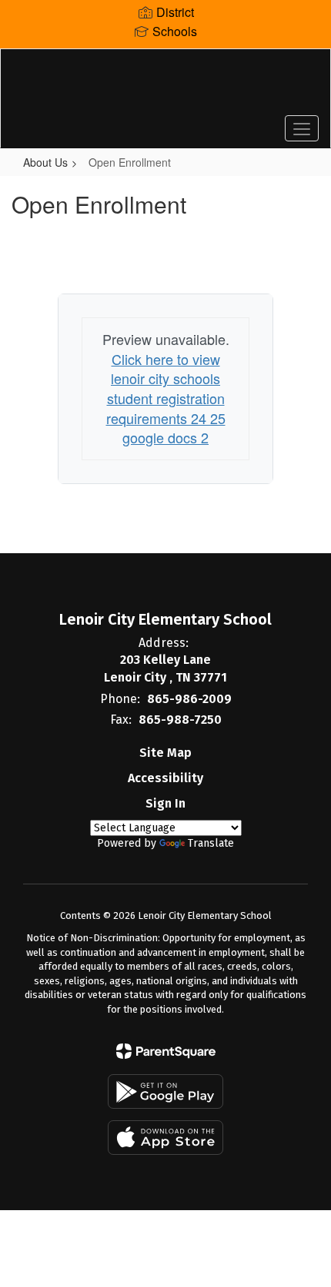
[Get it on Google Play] (165, 1091)
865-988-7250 (180, 719)
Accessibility (165, 778)
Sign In (165, 803)
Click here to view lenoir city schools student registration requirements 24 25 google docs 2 (166, 398)
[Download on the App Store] (165, 1137)
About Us (45, 162)
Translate (211, 843)
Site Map (165, 752)
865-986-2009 (189, 699)
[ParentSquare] (165, 1051)
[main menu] (302, 128)
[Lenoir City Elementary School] (166, 86)
